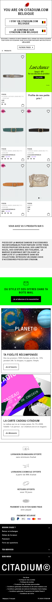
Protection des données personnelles (27, 584)
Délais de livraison (9, 535)
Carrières (26, 577)
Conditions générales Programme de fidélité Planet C (27, 591)
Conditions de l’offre (27, 593)
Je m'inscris (11, 367)
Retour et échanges (10, 531)
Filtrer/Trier (25, 47)
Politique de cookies (27, 582)
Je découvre (11, 433)
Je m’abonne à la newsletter (26, 299)
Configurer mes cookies (27, 580)
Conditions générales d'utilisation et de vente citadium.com (27, 587)
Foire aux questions (10, 543)
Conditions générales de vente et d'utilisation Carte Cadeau (27, 589)
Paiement (6, 539)
